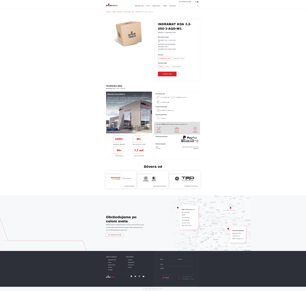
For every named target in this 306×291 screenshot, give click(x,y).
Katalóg (110, 270)
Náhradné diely (139, 6)
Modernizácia (156, 6)
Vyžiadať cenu (167, 74)
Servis (148, 6)
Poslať (167, 278)
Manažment (131, 262)
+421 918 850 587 (164, 97)
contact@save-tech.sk (180, 97)
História (130, 260)
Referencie (131, 265)
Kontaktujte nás (115, 235)
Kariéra (130, 267)
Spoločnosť (172, 6)
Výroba (165, 6)
